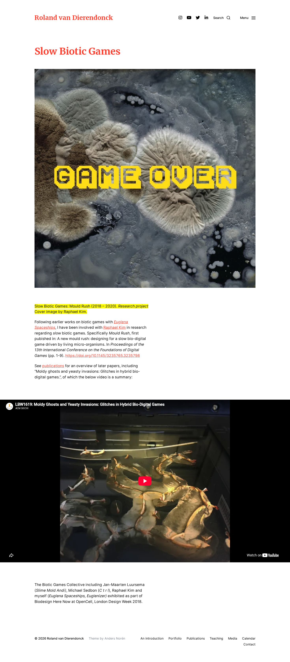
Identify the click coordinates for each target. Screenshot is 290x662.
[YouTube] (189, 18)
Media (232, 638)
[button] (221, 18)
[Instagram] (180, 18)
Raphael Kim (114, 327)
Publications (196, 638)
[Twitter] (197, 18)
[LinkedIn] (206, 18)
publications (53, 366)
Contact (249, 644)
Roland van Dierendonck (74, 18)
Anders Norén (115, 638)
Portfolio (175, 638)
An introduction (152, 638)
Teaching (216, 638)
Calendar (248, 638)
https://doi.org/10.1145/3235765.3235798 (102, 355)
